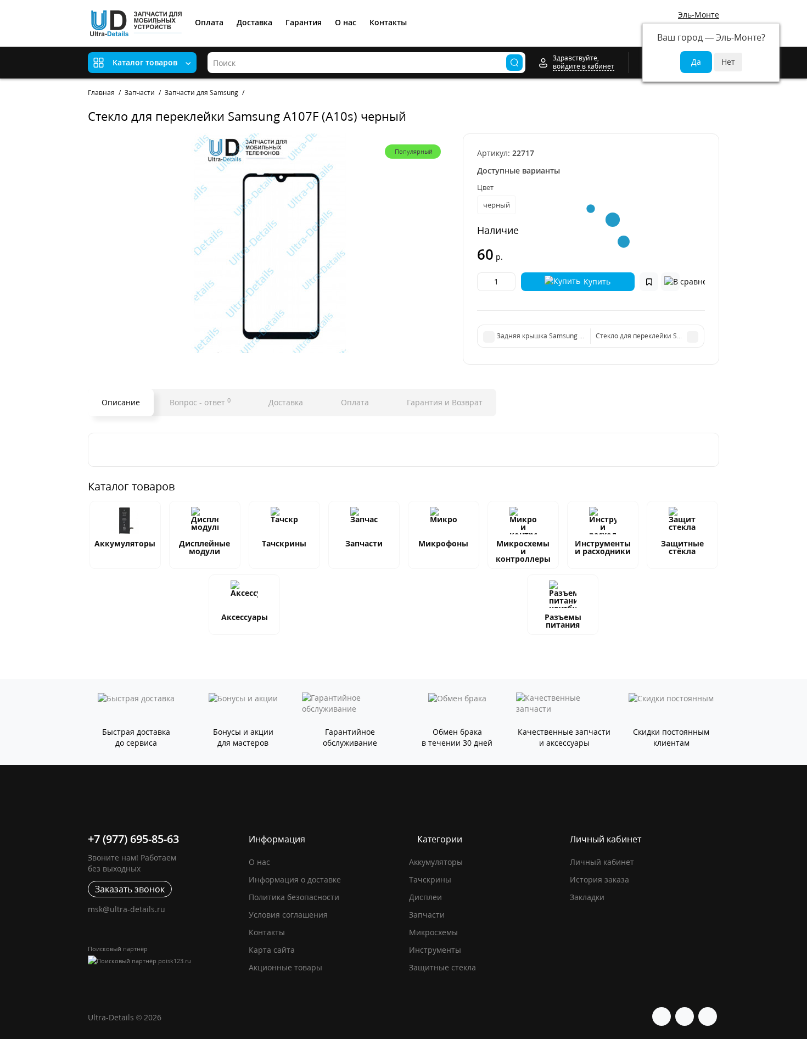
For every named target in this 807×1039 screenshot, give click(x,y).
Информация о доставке (295, 879)
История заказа (599, 879)
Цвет (485, 187)
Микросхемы (433, 932)
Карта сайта (272, 950)
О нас (345, 22)
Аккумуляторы (124, 543)
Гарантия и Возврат (444, 402)
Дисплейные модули (204, 547)
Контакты (388, 22)
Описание (121, 402)
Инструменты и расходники (603, 547)
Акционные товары (285, 967)
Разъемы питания (563, 621)
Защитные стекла (442, 967)
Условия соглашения (288, 914)
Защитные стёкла (682, 547)
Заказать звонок (130, 889)
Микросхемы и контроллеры (523, 551)
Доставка (254, 22)
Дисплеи (425, 897)
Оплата (209, 22)
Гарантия (303, 22)
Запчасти (364, 543)
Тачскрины (284, 543)
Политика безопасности (294, 897)
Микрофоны (443, 543)
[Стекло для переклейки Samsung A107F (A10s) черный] (270, 243)
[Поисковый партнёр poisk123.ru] (163, 961)
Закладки (587, 897)
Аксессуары (244, 617)
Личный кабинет (602, 862)
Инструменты (435, 950)
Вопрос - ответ (200, 401)
